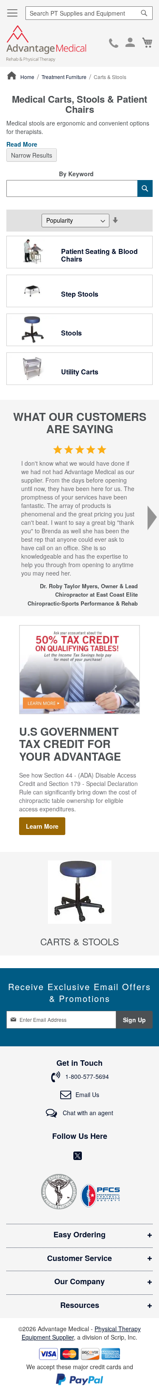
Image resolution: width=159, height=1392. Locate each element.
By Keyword (76, 173)
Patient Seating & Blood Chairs (99, 255)
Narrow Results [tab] (31, 155)
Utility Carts (79, 372)
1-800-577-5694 (113, 44)
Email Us (87, 1094)
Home (28, 76)
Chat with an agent (87, 1112)
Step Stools (79, 294)
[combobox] (89, 13)
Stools (71, 333)
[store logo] (46, 43)
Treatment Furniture (65, 76)
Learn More (42, 826)
